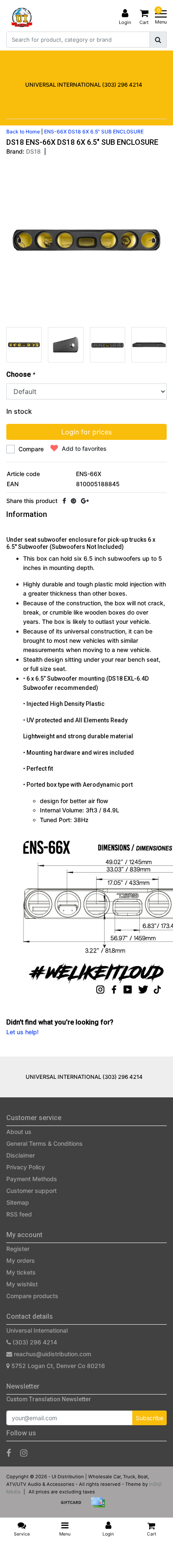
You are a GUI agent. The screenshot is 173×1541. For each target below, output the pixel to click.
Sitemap (17, 1202)
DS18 (33, 151)
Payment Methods (31, 1178)
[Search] (158, 40)
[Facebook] (64, 500)
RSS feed (19, 1214)
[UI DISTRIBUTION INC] (21, 17)
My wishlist (22, 1284)
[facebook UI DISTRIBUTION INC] (8, 1453)
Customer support (31, 1190)
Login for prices (86, 432)
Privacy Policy (25, 1167)
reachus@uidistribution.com (52, 1353)
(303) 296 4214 (34, 1342)
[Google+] (85, 500)
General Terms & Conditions (44, 1143)
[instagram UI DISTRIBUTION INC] (23, 1453)
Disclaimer (20, 1155)
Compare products (32, 1295)
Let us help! (22, 1031)
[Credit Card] (100, 1506)
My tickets (21, 1272)
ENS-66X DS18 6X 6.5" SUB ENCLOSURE (94, 131)
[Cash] (73, 1506)
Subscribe (149, 1417)
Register (17, 1248)
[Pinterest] (73, 500)
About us (18, 1131)
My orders (20, 1260)
